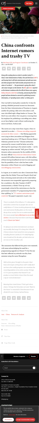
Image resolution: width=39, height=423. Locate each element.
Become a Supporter (19, 356)
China (8, 314)
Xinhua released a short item (9, 93)
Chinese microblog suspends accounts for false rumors (18, 132)
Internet (4, 323)
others (30, 88)
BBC (25, 88)
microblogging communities (10, 167)
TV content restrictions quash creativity (17, 194)
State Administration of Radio (11, 326)
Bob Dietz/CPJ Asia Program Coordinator (15, 63)
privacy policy (12, 415)
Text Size (7, 336)
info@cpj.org (4, 399)
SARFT (35, 77)
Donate (33, 356)
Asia (2, 314)
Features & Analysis (8, 8)
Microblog (11, 323)
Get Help (29, 3)
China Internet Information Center (24, 154)
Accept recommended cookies (25, 419)
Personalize (8, 419)
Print (6, 330)
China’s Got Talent (13, 220)
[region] (19, 414)
